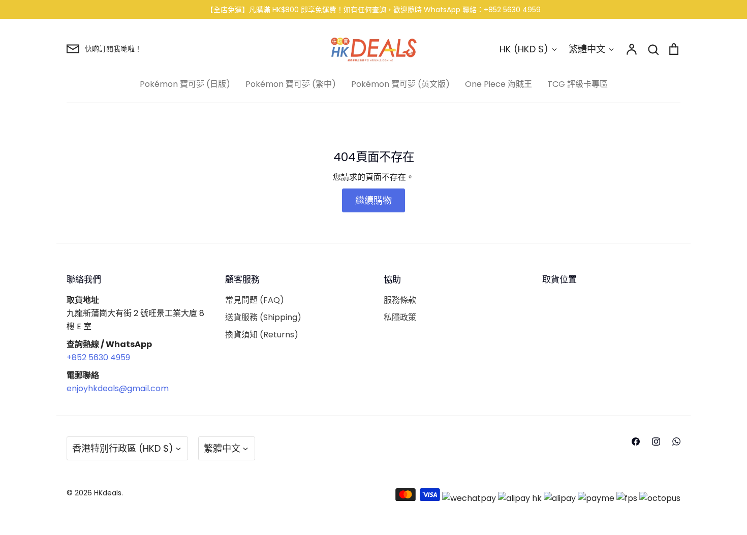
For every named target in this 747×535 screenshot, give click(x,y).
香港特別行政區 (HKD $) (122, 448)
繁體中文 (587, 49)
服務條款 (400, 300)
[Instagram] (656, 441)
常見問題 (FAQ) (254, 300)
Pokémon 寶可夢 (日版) (185, 84)
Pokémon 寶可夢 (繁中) (290, 84)
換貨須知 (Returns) (261, 334)
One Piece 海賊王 (498, 84)
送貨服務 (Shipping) (263, 317)
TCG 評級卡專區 (577, 84)
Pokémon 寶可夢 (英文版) (400, 84)
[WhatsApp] (676, 441)
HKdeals (107, 493)
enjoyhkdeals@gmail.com (118, 388)
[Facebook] (636, 441)
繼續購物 (373, 200)
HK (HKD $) (524, 49)
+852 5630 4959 (98, 357)
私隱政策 (400, 317)
